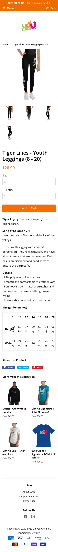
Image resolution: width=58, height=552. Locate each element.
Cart (53, 8)
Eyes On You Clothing (38, 528)
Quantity (7, 190)
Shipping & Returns (29, 496)
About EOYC (29, 491)
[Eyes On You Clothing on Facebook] (25, 517)
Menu (10, 8)
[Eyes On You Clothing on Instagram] (33, 517)
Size (4, 175)
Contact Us (29, 500)
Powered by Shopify (29, 532)
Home (5, 44)
